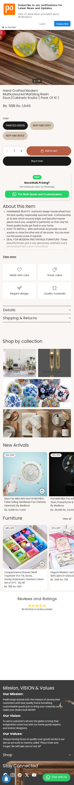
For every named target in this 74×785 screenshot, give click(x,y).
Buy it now (37, 161)
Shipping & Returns (20, 317)
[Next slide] (67, 482)
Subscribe (62, 24)
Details (9, 309)
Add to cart (51, 150)
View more (9, 256)
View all (67, 518)
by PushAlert (10, 27)
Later (42, 24)
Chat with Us (59, 777)
